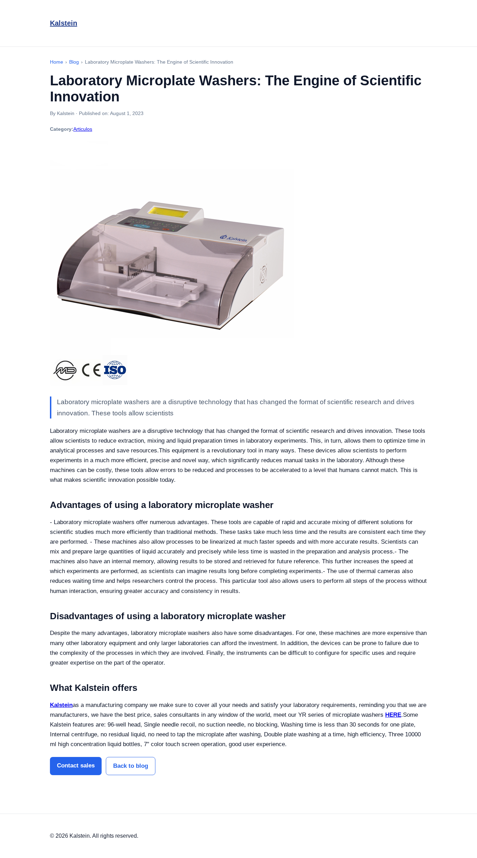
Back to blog (130, 766)
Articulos (82, 129)
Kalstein (63, 23)
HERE (393, 715)
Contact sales (76, 765)
